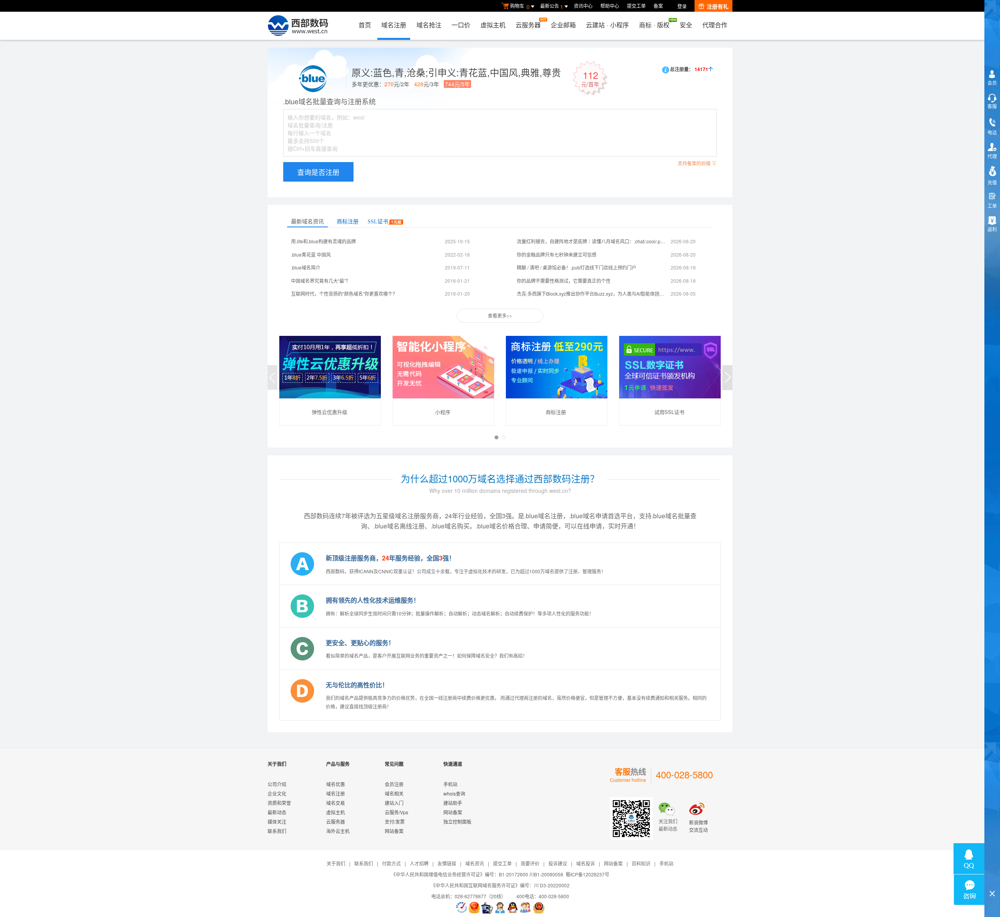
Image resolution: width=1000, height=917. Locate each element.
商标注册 (348, 222)
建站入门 (394, 802)
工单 (992, 205)
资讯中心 (583, 5)
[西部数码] (298, 26)
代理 (992, 156)
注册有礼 (718, 6)
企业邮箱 (563, 24)
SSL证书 (378, 222)
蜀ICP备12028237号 (587, 874)
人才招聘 (419, 863)
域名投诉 (585, 863)
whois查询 (454, 793)
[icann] (461, 907)
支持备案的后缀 (694, 163)
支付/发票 (395, 821)
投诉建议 (557, 863)
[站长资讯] (487, 907)
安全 (686, 24)
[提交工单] (526, 907)
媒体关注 (277, 821)
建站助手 (452, 802)
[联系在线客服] (500, 907)
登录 (682, 6)
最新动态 (277, 812)
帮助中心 (609, 5)
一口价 (461, 24)
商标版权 (654, 24)
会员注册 (394, 784)
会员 (992, 82)
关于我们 (336, 863)
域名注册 (393, 24)
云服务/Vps (396, 812)
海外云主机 (338, 831)
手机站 (450, 784)
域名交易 (335, 802)
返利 (992, 229)
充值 (992, 182)
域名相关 (394, 793)
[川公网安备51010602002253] (539, 907)
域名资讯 (474, 863)
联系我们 (277, 831)
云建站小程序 (607, 24)
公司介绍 (277, 784)
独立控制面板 (457, 821)
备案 (658, 5)
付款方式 (391, 863)
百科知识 (641, 863)
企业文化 (277, 793)
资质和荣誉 (279, 802)
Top (992, 880)
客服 (992, 106)
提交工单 (636, 5)
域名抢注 (428, 24)
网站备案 (394, 831)
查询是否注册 (318, 172)
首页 (365, 24)
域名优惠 (335, 784)
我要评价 (530, 863)
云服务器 (528, 24)
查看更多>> (500, 315)
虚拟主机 (492, 24)
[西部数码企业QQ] (513, 907)
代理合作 (714, 24)
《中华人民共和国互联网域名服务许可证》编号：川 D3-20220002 (500, 885)
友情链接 (447, 863)
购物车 (520, 6)
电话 (992, 132)
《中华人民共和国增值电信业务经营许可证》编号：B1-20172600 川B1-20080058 (477, 874)
